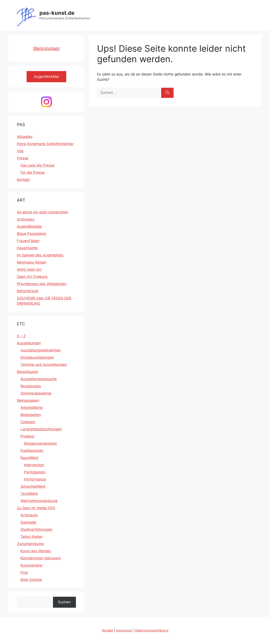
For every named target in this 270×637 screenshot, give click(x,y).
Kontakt (23, 180)
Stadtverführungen (36, 529)
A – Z (21, 336)
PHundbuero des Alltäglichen (41, 284)
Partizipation (34, 472)
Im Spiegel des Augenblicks (40, 255)
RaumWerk (29, 458)
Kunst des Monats (35, 551)
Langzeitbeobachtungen (41, 429)
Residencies (30, 386)
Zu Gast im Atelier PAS (36, 508)
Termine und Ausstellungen (43, 364)
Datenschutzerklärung (151, 630)
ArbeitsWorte (31, 407)
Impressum (124, 630)
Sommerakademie (35, 393)
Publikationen (31, 450)
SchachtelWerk (33, 486)
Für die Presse (32, 172)
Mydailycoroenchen (40, 443)
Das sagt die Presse (37, 165)
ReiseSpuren (27, 372)
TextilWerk (29, 494)
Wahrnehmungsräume (39, 501)
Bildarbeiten (30, 415)
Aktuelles (24, 137)
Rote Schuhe (31, 580)
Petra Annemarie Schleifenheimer (45, 144)
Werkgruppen (46, 48)
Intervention (34, 465)
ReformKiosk (27, 291)
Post (24, 572)
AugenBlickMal (29, 226)
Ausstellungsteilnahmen (40, 350)
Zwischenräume (30, 544)
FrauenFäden (28, 241)
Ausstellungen (29, 343)
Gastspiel (28, 522)
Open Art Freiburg (32, 277)
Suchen (64, 602)
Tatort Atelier (31, 537)
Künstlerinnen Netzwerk (40, 558)
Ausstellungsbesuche (38, 379)
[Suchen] (167, 93)
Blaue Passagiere (31, 234)
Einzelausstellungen (37, 357)
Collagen (27, 422)
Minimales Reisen (31, 262)
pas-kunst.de (56, 13)
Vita (20, 151)
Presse (22, 158)
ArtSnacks (25, 219)
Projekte (27, 436)
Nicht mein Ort (29, 269)
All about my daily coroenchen (42, 212)
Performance (35, 479)
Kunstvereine (31, 565)
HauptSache (27, 248)
